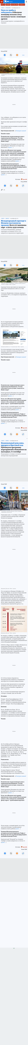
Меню (1, 1)
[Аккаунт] (26, 1)
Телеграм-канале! (21, 131)
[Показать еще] (23, 55)
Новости (3, 4)
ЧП (4, 189)
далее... (10, 147)
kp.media (25, 179)
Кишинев (8, 4)
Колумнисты (22, 4)
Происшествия (14, 4)
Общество (7, 218)
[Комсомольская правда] (8, 1)
